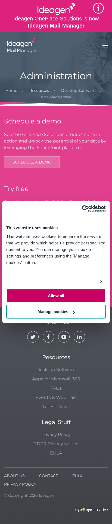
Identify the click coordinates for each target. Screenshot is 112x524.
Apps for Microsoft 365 (56, 378)
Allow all (56, 295)
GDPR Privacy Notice (56, 443)
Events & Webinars (56, 397)
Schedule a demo (32, 162)
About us (14, 475)
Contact (48, 475)
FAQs (56, 388)
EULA (56, 453)
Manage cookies (53, 311)
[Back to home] (21, 45)
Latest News (56, 406)
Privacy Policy (56, 434)
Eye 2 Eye (91, 510)
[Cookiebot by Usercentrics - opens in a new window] (82, 208)
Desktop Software (56, 369)
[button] (105, 45)
